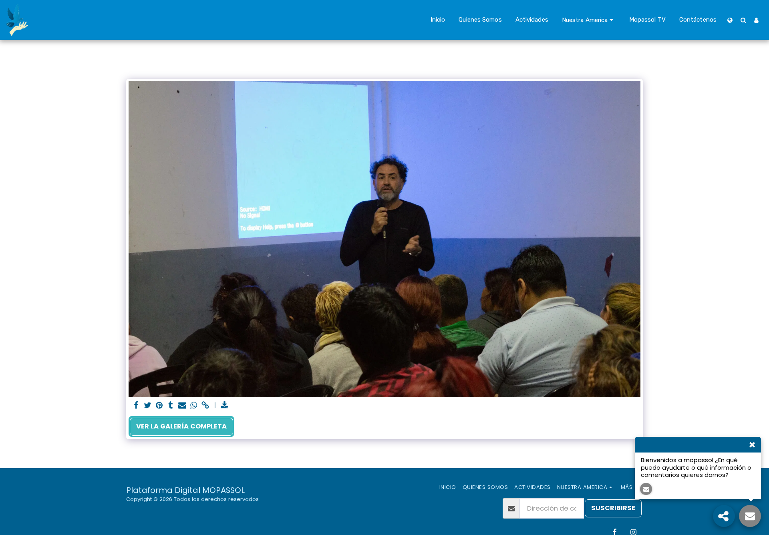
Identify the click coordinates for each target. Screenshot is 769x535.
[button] (589, 19)
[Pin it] (159, 405)
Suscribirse (613, 508)
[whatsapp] (194, 405)
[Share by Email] (182, 405)
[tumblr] (171, 405)
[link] (205, 405)
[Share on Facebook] (136, 405)
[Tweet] (147, 405)
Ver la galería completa (181, 426)
